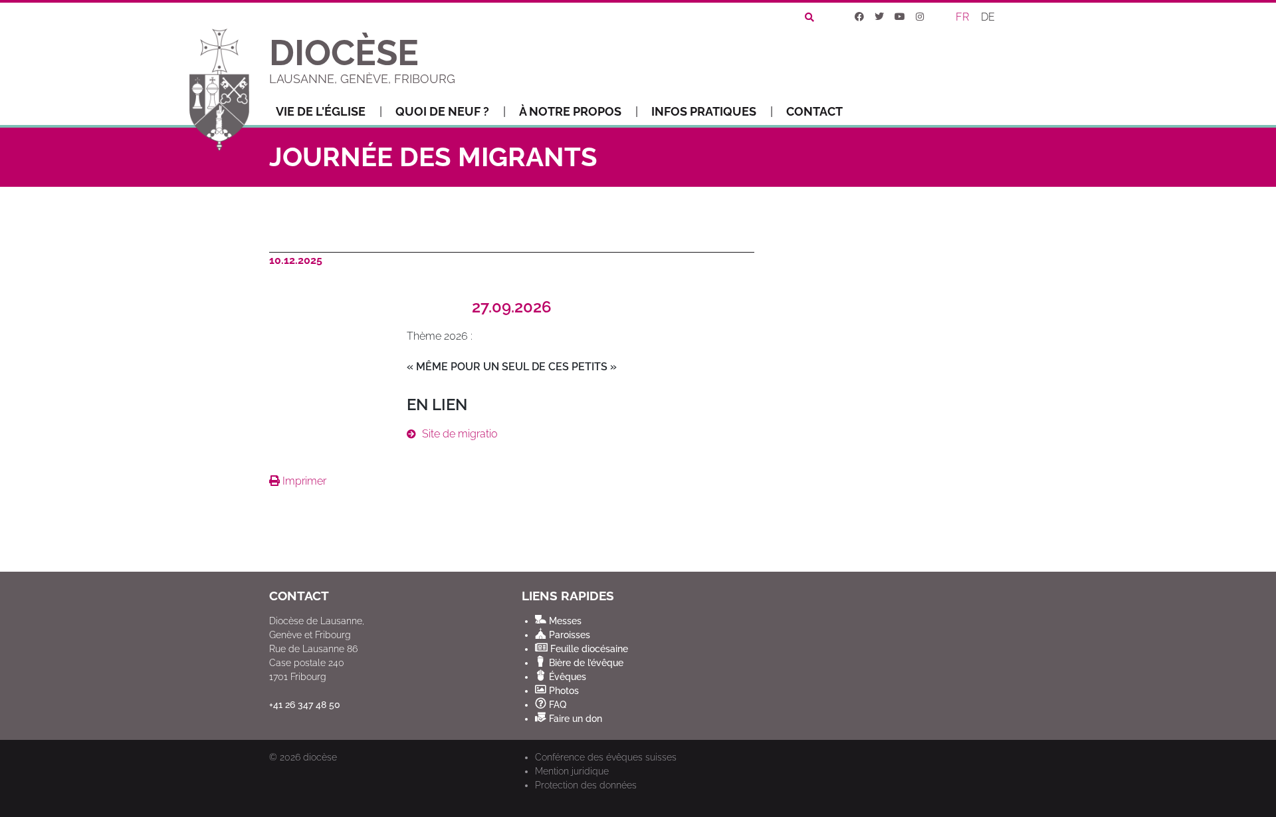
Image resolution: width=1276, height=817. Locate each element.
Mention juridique (572, 771)
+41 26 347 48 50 (304, 704)
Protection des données (586, 785)
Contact (814, 111)
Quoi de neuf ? (442, 111)
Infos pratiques (703, 111)
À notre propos (570, 111)
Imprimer (303, 481)
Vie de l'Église (321, 111)
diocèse (320, 757)
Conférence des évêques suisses (606, 757)
